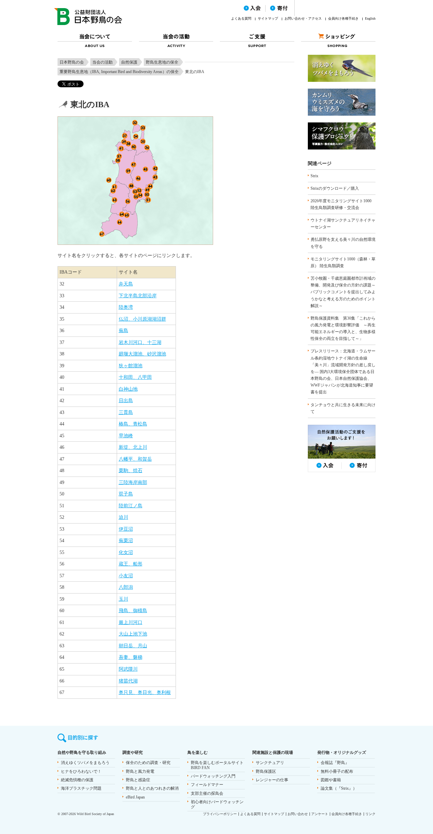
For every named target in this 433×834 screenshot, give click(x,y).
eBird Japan (135, 797)
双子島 (126, 493)
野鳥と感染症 (138, 780)
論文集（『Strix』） (339, 788)
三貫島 (126, 412)
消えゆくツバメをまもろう (85, 762)
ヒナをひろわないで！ (81, 771)
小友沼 (126, 575)
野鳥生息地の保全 (162, 62)
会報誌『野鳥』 (335, 762)
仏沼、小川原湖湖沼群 (142, 319)
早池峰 (126, 435)
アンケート (319, 814)
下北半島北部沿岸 (138, 295)
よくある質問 (241, 18)
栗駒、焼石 (130, 470)
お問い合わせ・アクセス (303, 18)
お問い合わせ (298, 814)
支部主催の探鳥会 (207, 793)
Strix (314, 175)
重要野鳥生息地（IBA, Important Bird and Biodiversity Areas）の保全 (119, 71)
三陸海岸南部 (133, 482)
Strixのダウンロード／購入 (335, 188)
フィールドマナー (207, 784)
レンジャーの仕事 (272, 780)
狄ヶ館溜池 (130, 365)
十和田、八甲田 (135, 377)
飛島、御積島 (133, 610)
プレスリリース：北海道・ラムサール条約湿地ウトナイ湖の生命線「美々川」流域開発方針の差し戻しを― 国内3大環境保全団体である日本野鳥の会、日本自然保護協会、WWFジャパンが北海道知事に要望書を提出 (343, 371)
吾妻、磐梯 (130, 657)
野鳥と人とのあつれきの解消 (152, 788)
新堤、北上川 (133, 447)
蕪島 (123, 330)
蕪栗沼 (126, 540)
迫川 (123, 517)
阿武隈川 (128, 669)
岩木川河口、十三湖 (140, 342)
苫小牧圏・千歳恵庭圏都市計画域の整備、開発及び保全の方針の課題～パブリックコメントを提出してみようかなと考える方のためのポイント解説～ (343, 292)
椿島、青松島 (133, 423)
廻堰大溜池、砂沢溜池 (142, 353)
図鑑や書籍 (331, 780)
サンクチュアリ (270, 762)
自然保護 (129, 62)
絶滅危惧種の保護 (77, 780)
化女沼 (126, 552)
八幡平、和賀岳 (135, 459)
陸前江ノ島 (130, 505)
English (370, 18)
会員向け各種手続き (343, 18)
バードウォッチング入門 (213, 776)
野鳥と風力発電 (140, 771)
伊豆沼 (126, 529)
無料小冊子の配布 (337, 771)
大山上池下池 (133, 633)
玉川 (123, 599)
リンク (370, 814)
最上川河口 (130, 622)
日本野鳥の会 (72, 62)
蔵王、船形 (130, 563)
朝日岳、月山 (133, 645)
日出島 (126, 400)
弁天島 (126, 283)
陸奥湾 (126, 307)
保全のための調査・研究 (148, 762)
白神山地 (128, 389)
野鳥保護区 (266, 771)
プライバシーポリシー (220, 814)
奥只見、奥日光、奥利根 (145, 692)
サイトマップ (268, 18)
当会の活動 (102, 62)
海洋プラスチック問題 (81, 788)
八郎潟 (126, 587)
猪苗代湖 (128, 681)
